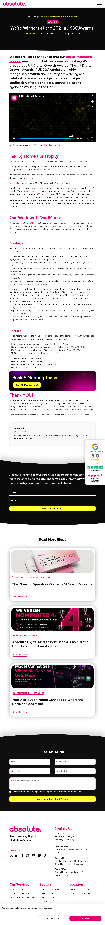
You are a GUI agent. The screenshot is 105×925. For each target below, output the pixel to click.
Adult (54, 893)
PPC (24, 889)
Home (29, 17)
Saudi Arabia (87, 893)
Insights (37, 17)
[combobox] (12, 771)
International (28, 897)
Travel (54, 897)
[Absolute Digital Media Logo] (14, 4)
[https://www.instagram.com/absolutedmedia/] (27, 855)
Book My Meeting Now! (27, 385)
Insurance (44, 901)
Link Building (27, 893)
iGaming (43, 893)
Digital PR (13, 893)
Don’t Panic (49, 145)
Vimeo (60, 145)
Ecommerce (45, 889)
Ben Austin (30, 33)
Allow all (85, 918)
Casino (55, 889)
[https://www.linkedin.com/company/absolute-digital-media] (16, 855)
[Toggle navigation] (98, 3)
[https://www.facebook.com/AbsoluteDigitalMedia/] (22, 855)
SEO (11, 889)
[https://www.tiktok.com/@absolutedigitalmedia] (45, 855)
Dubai (72, 893)
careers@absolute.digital (66, 839)
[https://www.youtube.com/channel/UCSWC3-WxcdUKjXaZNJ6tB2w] (33, 855)
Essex (72, 889)
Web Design (14, 897)
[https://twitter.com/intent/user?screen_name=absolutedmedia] (11, 855)
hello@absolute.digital (65, 836)
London (86, 889)
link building (46, 194)
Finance (43, 897)
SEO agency (73, 403)
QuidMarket (32, 223)
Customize (50, 918)
